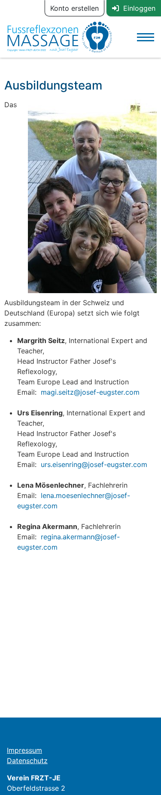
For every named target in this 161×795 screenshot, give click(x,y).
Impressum (24, 750)
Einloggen (137, 8)
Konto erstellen (74, 8)
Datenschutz (27, 760)
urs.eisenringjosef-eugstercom (94, 464)
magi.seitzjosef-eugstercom (90, 392)
